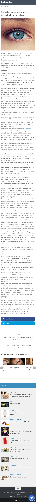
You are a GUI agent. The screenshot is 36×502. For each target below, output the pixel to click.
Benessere (4, 6)
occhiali (27, 147)
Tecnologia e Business (16, 465)
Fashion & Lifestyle (15, 410)
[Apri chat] (31, 498)
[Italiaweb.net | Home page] (9, 2)
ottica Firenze (25, 128)
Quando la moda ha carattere (18, 477)
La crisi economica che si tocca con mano (22, 468)
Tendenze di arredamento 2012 (19, 459)
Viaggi (11, 401)
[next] (34, 368)
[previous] (1, 368)
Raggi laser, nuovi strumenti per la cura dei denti (16, 369)
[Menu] (33, 2)
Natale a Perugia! (15, 403)
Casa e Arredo (14, 456)
